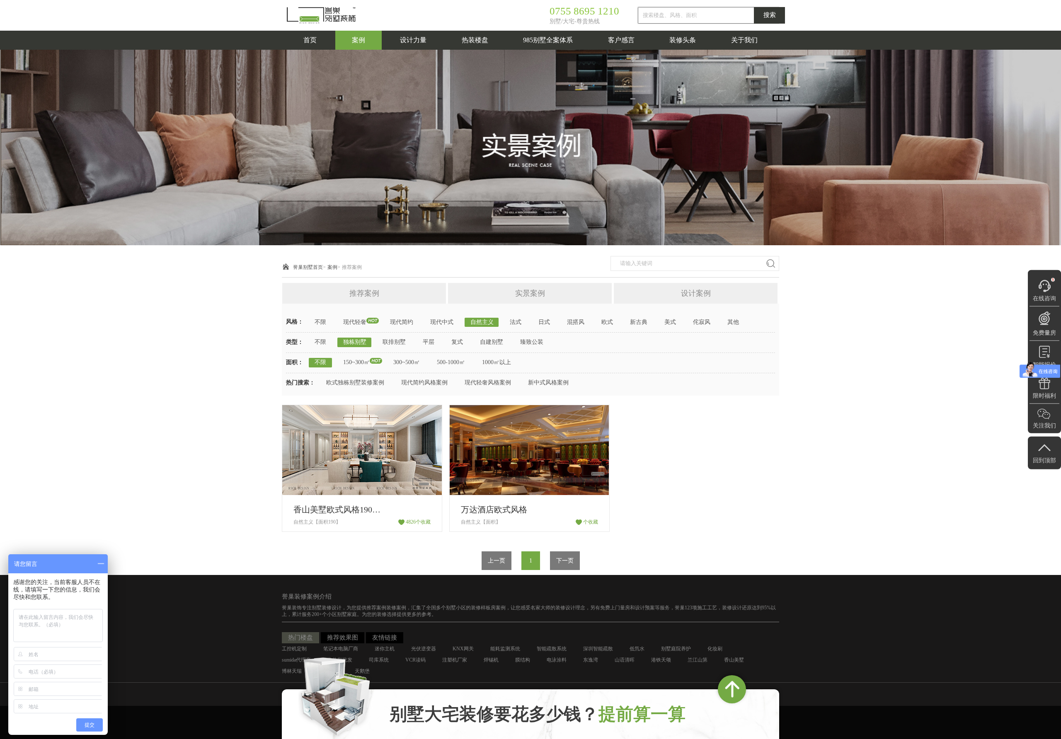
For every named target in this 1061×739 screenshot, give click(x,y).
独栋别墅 (354, 342)
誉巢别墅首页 (308, 267)
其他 (733, 322)
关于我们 (744, 39)
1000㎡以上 (496, 362)
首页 (310, 39)
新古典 (638, 322)
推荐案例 (352, 267)
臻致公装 (531, 342)
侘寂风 (701, 322)
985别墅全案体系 (548, 39)
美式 (670, 322)
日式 (544, 322)
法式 (515, 322)
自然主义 (482, 322)
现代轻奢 (354, 322)
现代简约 (401, 322)
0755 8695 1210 (584, 11)
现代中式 (441, 322)
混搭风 (575, 322)
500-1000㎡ (451, 362)
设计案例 (696, 293)
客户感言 (621, 39)
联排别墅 (394, 342)
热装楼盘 (475, 39)
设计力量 (413, 39)
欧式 (607, 322)
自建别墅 (491, 342)
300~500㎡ (406, 362)
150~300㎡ (356, 362)
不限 (320, 322)
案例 (358, 39)
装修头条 (682, 39)
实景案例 (530, 293)
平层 (428, 342)
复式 (457, 342)
